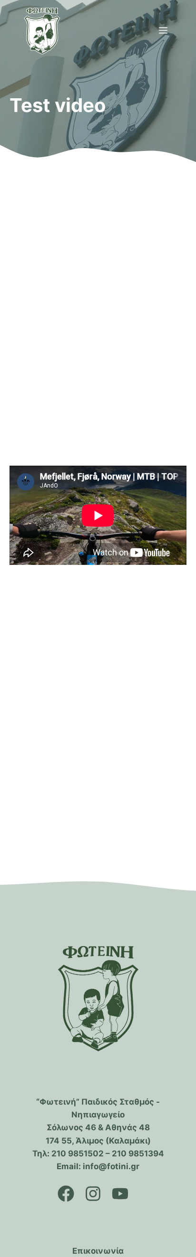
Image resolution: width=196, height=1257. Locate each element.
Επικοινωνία (98, 1251)
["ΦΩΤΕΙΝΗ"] (42, 30)
